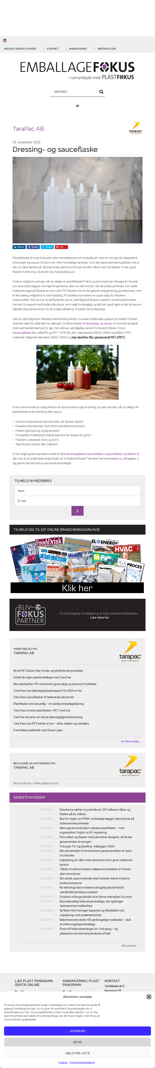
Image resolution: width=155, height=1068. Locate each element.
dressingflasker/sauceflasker (85, 454)
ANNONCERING (78, 48)
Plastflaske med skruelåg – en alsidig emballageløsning (49, 703)
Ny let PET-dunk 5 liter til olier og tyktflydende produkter (48, 670)
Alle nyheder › (129, 945)
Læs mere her (99, 617)
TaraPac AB (28, 128)
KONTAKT (52, 48)
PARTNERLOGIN (107, 48)
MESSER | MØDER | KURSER (20, 48)
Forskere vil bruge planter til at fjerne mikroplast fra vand (96, 896)
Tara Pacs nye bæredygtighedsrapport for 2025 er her (48, 690)
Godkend (77, 1031)
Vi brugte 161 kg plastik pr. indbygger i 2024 (87, 846)
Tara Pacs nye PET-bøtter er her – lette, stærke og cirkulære (51, 723)
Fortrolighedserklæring (82, 1062)
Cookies (63, 1062)
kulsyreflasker (114, 454)
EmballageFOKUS (77, 71)
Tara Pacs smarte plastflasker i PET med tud (42, 710)
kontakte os (114, 458)
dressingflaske (22, 332)
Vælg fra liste (77, 1053)
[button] (149, 997)
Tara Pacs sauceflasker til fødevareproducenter (44, 697)
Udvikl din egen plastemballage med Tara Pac (42, 677)
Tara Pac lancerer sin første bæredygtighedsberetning (48, 717)
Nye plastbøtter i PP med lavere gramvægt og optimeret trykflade (55, 684)
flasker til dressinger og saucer (93, 323)
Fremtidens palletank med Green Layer (38, 730)
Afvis (77, 1042)
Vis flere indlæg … (131, 741)
